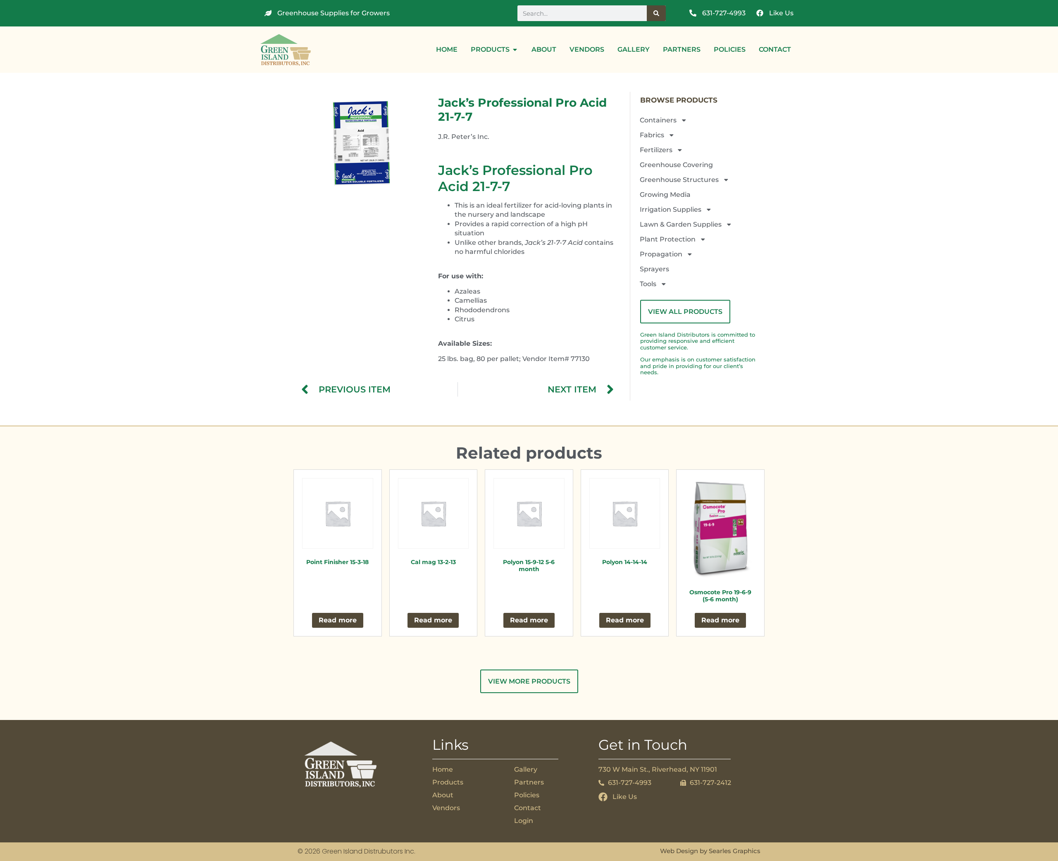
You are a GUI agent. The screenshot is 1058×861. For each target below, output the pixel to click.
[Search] (656, 13)
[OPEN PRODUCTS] (515, 50)
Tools (648, 284)
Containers (658, 120)
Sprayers (654, 269)
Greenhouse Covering (676, 165)
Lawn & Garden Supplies (681, 224)
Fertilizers (656, 150)
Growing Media (665, 195)
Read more (338, 620)
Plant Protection (668, 239)
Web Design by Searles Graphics (710, 851)
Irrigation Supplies (670, 209)
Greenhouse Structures (679, 180)
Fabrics (652, 135)
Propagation (661, 254)
